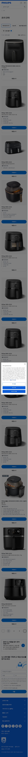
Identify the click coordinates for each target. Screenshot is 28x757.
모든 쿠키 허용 (13, 391)
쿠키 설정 (13, 384)
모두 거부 (13, 387)
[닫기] (24, 364)
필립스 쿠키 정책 (16, 380)
